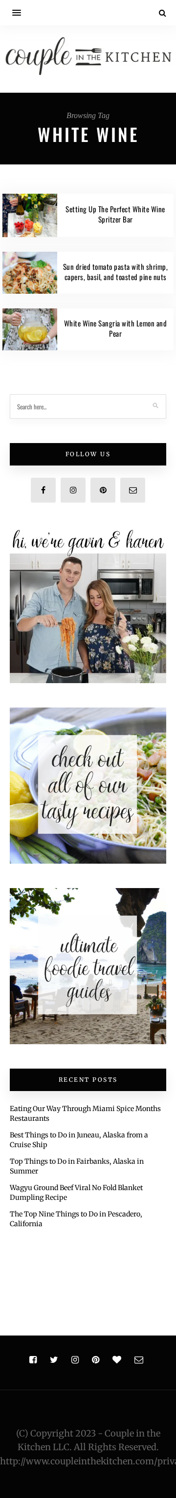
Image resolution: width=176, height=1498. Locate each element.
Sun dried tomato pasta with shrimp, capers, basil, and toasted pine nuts (115, 271)
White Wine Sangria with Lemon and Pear (115, 328)
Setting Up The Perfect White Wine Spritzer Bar (115, 213)
